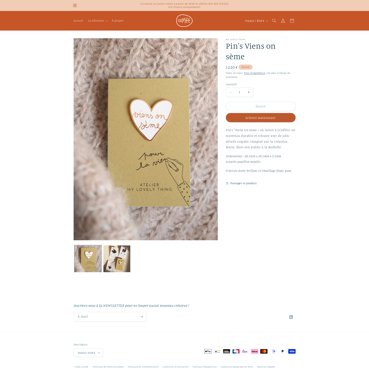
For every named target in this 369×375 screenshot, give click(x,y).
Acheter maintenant (260, 118)
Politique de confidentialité (143, 366)
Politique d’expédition (205, 366)
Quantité (231, 84)
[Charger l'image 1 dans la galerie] (88, 258)
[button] (98, 21)
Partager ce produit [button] (243, 183)
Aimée (84, 366)
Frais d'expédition (254, 73)
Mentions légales (266, 366)
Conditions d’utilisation (175, 366)
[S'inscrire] (141, 316)
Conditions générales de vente (237, 366)
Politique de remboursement (108, 366)
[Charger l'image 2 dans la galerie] (116, 258)
